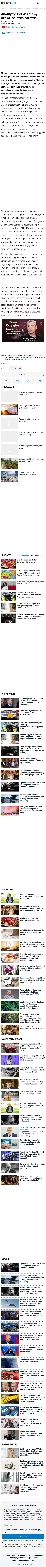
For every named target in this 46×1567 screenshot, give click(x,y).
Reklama (21, 1555)
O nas (13, 1555)
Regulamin (38, 1555)
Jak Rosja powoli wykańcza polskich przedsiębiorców (29, 407)
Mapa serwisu (32, 1558)
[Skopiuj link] (29, 381)
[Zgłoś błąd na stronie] (40, 381)
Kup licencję (25, 359)
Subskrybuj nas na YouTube (16, 27)
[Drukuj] (17, 381)
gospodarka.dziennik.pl (16, 8)
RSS (33, 1560)
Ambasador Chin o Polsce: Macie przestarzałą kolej (31, 460)
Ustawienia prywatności (20, 1560)
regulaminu (30, 1530)
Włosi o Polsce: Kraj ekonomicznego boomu (28, 473)
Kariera (29, 1555)
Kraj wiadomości (38, 555)
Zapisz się (23, 1536)
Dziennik (3, 8)
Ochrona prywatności (16, 1558)
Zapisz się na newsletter (15, 33)
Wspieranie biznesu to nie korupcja (29, 420)
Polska (13, 368)
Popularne (25, 555)
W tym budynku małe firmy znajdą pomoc (31, 447)
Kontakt (6, 1555)
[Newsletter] (6, 381)
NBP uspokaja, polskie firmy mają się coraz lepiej (31, 433)
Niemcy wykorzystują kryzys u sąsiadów (30, 393)
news (28, 8)
